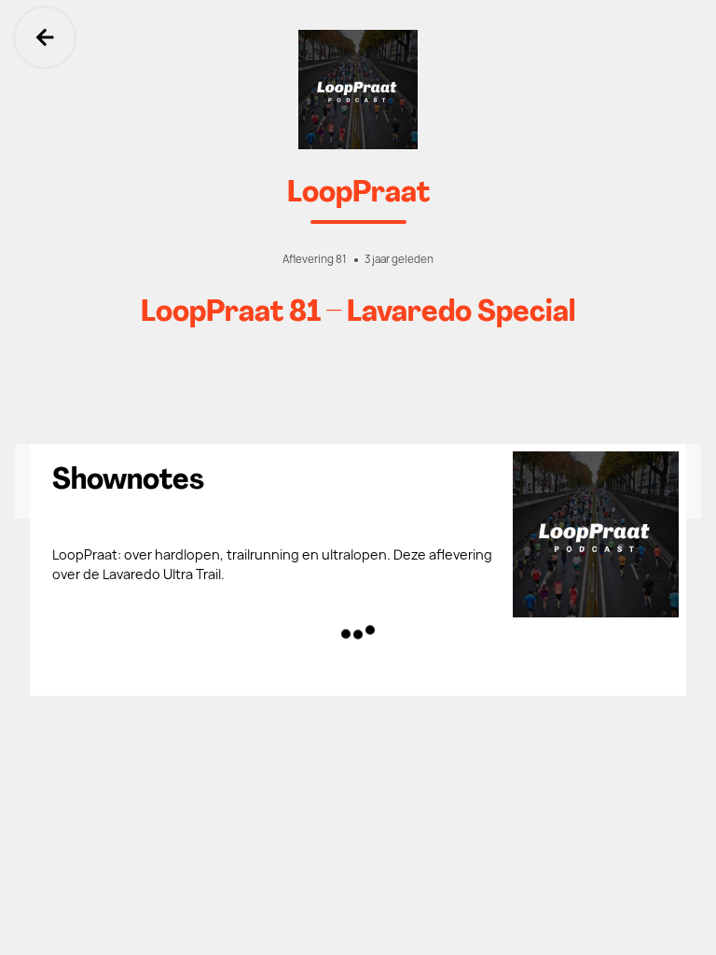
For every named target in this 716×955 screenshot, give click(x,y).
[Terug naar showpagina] (358, 89)
